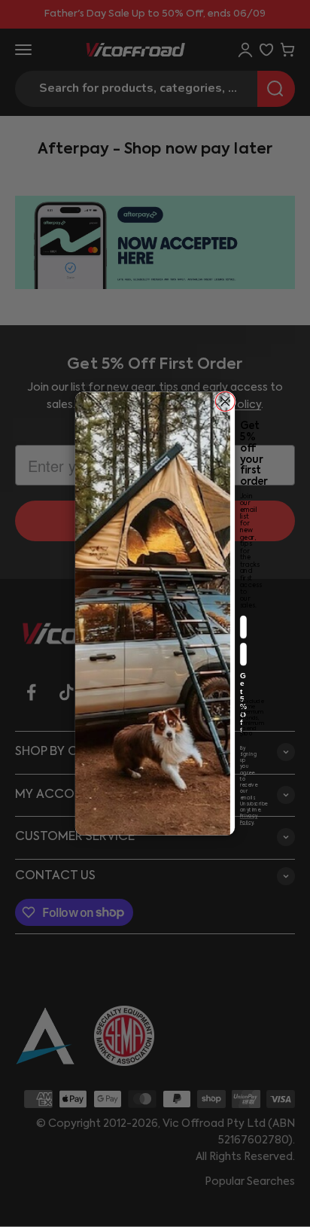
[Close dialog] (225, 401)
